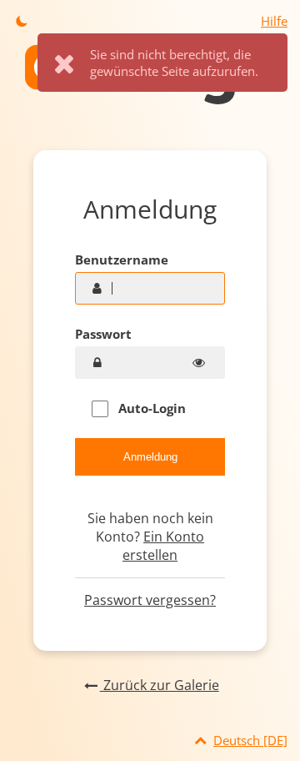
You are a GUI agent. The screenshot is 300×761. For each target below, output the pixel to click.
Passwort (103, 333)
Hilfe (274, 21)
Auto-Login (150, 408)
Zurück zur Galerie (159, 685)
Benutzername (121, 259)
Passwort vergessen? (150, 600)
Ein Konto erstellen (163, 545)
